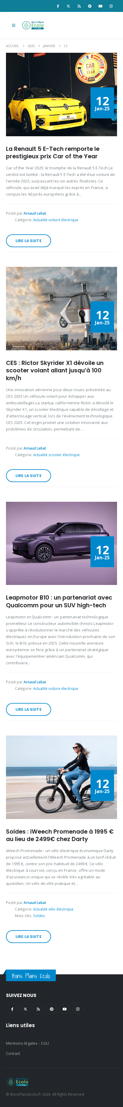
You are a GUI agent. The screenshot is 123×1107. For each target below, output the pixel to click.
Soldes (39, 915)
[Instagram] (111, 6)
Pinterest (51, 1008)
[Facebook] (57, 6)
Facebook (12, 1008)
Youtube (64, 1008)
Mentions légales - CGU (27, 1043)
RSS (38, 1008)
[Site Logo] (33, 25)
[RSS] (79, 6)
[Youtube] (100, 6)
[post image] (61, 94)
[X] (68, 6)
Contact (13, 1053)
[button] (13, 25)
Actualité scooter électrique (56, 454)
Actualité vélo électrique (53, 909)
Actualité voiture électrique (55, 219)
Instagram (77, 1008)
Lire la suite (28, 241)
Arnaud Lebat (35, 213)
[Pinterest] (90, 6)
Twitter (25, 1008)
